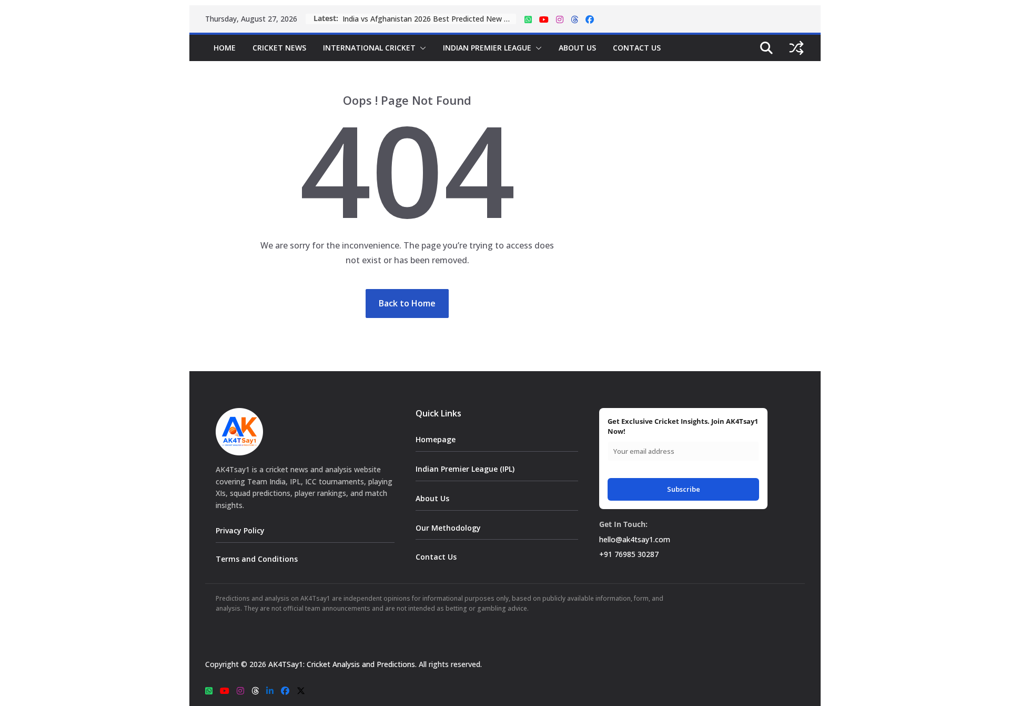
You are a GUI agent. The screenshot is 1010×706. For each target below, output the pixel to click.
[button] (421, 48)
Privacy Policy (240, 530)
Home (225, 48)
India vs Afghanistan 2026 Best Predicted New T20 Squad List (429, 19)
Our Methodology (448, 528)
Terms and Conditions (257, 559)
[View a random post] (796, 47)
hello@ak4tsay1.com (634, 539)
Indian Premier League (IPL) (465, 469)
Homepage (436, 439)
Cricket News (279, 48)
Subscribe (683, 489)
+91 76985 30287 (629, 554)
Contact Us (637, 48)
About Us (577, 48)
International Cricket (369, 48)
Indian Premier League (487, 48)
